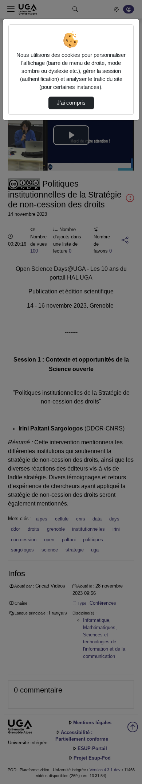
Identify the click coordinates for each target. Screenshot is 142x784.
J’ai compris (71, 103)
